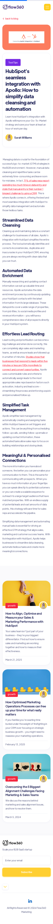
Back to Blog (10, 18)
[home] (13, 7)
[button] (47, 7)
